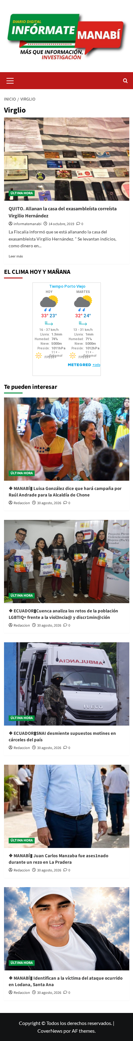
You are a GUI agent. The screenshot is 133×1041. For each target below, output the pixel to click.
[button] (10, 80)
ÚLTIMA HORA (22, 193)
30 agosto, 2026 (49, 503)
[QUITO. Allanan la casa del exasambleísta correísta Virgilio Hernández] (66, 159)
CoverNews (49, 1031)
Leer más (16, 256)
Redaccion (22, 503)
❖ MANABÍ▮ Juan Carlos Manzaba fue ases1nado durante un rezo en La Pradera (58, 859)
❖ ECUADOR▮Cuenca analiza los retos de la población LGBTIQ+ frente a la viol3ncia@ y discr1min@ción (63, 614)
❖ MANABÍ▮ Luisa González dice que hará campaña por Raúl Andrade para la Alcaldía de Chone (65, 491)
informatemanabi (27, 224)
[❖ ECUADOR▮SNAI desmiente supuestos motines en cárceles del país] (66, 684)
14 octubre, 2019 (61, 224)
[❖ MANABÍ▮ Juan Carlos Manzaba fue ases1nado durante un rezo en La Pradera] (66, 806)
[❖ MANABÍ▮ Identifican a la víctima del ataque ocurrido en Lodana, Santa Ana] (66, 928)
